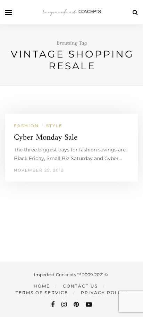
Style (54, 125)
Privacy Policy (104, 292)
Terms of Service (42, 292)
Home (42, 286)
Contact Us (80, 286)
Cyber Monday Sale (45, 138)
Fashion (26, 125)
